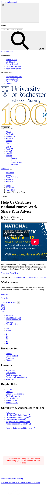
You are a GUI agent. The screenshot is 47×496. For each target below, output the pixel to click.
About (8, 132)
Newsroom (5, 169)
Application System (13, 68)
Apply (8, 149)
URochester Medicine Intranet (17, 417)
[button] (7, 51)
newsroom (10, 188)
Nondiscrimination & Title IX (17, 424)
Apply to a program (13, 375)
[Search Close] (20, 12)
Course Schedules (12, 64)
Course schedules (12, 398)
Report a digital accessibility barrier (19, 428)
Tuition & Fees (11, 60)
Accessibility (6, 478)
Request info (10, 370)
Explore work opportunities (16, 377)
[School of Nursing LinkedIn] (6, 341)
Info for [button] (9, 156)
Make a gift (10, 379)
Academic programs (13, 318)
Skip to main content (9, 2)
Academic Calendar (13, 66)
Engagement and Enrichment (17, 422)
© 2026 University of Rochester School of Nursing (20, 483)
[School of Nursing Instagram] (6, 339)
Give (8, 154)
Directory (9, 392)
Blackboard (10, 62)
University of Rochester (15, 419)
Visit (8, 147)
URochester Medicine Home (17, 415)
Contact (9, 389)
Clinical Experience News (36, 277)
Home (8, 186)
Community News (18, 277)
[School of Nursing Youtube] (7, 343)
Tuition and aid (11, 400)
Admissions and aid (13, 320)
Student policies (12, 403)
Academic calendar (13, 396)
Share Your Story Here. (10, 273)
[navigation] (10, 302)
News (8, 143)
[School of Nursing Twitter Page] (6, 337)
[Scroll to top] (18, 302)
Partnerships (10, 413)
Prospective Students (14, 77)
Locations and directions (15, 394)
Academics (10, 134)
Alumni (9, 83)
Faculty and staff (12, 356)
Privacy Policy (17, 478)
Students (14, 158)
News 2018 (10, 190)
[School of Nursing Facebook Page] (6, 335)
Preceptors (15, 164)
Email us (4, 294)
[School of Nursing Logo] (23, 102)
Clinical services (12, 324)
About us (9, 315)
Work (8, 151)
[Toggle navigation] (12, 128)
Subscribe (4, 298)
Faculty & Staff (11, 81)
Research (9, 138)
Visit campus (11, 373)
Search (6, 128)
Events (8, 330)
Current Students (12, 79)
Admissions (10, 136)
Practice (9, 141)
